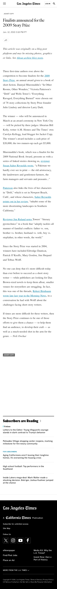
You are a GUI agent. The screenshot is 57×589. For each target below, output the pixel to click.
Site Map (6, 528)
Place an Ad (8, 560)
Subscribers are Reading (20, 421)
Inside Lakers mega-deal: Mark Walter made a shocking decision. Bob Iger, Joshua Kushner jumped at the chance (28, 480)
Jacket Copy (9, 14)
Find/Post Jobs (10, 555)
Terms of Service (36, 579)
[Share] (6, 40)
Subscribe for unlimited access (15, 524)
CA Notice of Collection (11, 582)
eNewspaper (9, 550)
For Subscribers (10, 452)
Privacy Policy (48, 579)
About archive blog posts (30, 57)
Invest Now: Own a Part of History (42, 558)
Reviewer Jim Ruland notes (18, 219)
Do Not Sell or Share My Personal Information (36, 582)
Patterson (8, 188)
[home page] (28, 3)
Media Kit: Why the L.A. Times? (43, 551)
